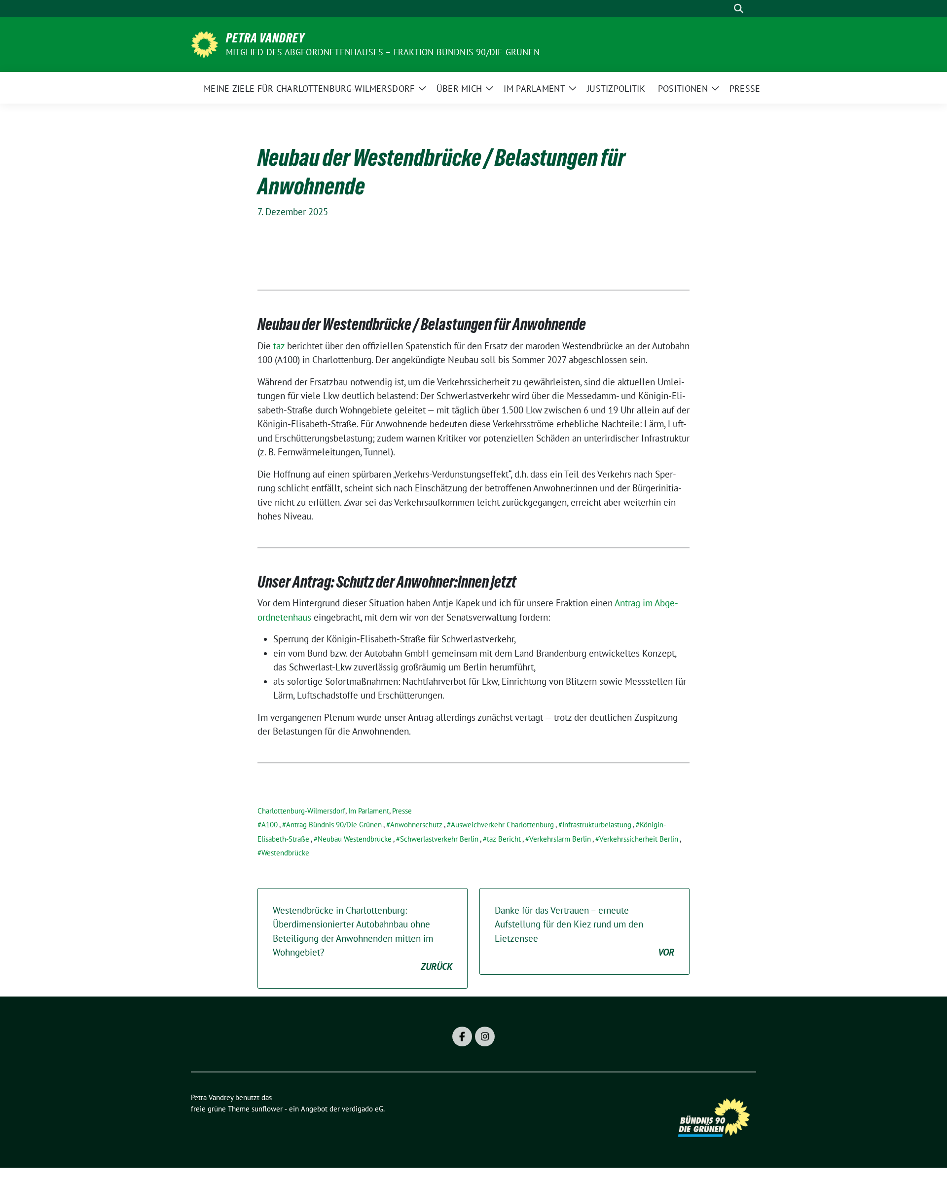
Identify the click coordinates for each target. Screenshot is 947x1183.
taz (278, 346)
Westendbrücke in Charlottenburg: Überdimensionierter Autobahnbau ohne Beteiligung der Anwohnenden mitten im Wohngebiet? (362, 938)
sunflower (267, 1108)
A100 (269, 824)
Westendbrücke (285, 852)
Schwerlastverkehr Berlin (439, 839)
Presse (402, 810)
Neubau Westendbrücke (355, 839)
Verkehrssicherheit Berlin (638, 839)
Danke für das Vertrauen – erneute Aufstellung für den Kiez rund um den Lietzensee (584, 931)
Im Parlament (368, 810)
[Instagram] (485, 1036)
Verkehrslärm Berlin (560, 839)
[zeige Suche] (738, 8)
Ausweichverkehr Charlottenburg (502, 824)
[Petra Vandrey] (204, 43)
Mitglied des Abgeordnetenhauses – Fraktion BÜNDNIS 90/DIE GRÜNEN (383, 52)
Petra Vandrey (265, 38)
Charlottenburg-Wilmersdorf (301, 810)
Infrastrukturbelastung (596, 824)
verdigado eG (362, 1108)
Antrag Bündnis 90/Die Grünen (334, 824)
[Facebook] (462, 1036)
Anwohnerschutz (416, 824)
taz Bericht (504, 839)
